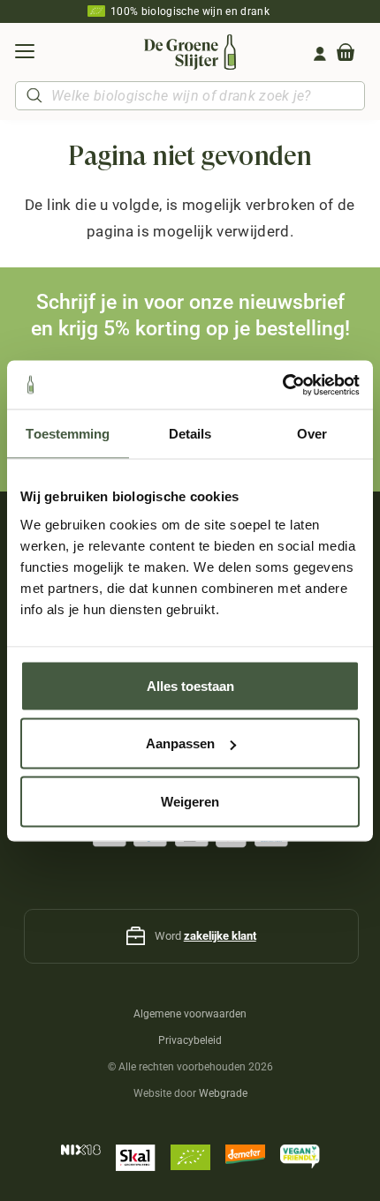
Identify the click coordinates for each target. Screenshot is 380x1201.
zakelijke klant (220, 935)
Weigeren (190, 800)
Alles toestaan (190, 685)
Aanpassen (180, 743)
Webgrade (223, 1093)
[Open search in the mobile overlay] (190, 95)
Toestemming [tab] (68, 433)
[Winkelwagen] (345, 54)
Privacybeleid (190, 1040)
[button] (24, 54)
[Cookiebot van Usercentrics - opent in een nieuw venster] (282, 384)
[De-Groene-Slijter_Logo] (189, 52)
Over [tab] (312, 433)
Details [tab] (190, 433)
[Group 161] (320, 54)
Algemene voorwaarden (190, 1014)
